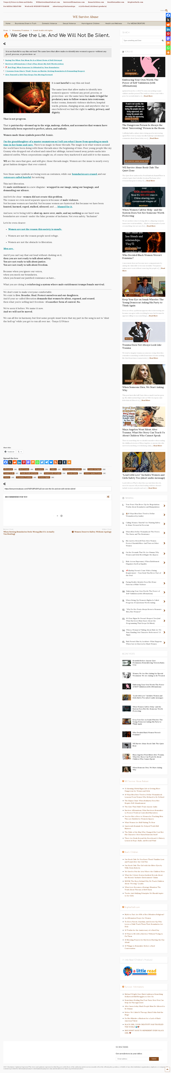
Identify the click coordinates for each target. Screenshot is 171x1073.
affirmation (130, 468)
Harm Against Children (91, 23)
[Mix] (33, 462)
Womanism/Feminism (133, 381)
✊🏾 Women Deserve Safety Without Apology (92, 532)
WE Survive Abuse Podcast (136, 781)
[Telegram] (46, 462)
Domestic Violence (49, 23)
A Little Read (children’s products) (93, 6)
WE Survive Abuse (85, 17)
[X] (10, 462)
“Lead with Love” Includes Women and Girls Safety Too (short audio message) (143, 476)
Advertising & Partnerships (64, 6)
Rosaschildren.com (96, 2)
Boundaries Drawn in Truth (25, 23)
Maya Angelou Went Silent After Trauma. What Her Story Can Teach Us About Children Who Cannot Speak (143, 432)
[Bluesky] (51, 462)
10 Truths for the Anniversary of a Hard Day (142, 930)
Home (8, 23)
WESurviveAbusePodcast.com (48, 2)
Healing (128, 338)
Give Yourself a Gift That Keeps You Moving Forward (29, 75)
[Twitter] (42, 462)
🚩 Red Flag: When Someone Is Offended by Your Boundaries (32, 67)
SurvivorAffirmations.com (74, 2)
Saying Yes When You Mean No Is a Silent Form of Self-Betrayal (33, 60)
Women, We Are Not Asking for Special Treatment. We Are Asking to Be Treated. (149, 674)
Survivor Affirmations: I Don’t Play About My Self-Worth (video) (34, 64)
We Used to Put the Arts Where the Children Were (145, 871)
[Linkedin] (19, 462)
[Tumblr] (65, 462)
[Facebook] (6, 462)
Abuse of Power (131, 119)
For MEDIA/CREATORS (12, 6)
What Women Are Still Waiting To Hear (140, 822)
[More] (69, 462)
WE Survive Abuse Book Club (137, 161)
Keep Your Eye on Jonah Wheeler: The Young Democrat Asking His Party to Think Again (143, 302)
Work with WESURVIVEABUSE (37, 6)
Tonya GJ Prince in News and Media (17, 2)
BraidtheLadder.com (115, 2)
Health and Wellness (113, 23)
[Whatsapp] (37, 462)
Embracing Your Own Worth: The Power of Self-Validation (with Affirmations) (140, 82)
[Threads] (60, 462)
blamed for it (65, 206)
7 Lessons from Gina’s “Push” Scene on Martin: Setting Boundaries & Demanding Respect (45, 71)
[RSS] (56, 462)
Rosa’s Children (131, 852)
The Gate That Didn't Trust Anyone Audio (141, 807)
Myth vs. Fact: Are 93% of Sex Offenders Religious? (144, 914)
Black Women (130, 249)
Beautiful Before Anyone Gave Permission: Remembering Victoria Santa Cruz (148, 663)
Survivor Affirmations (134, 987)
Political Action (132, 293)
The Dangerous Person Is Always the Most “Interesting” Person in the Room (143, 127)
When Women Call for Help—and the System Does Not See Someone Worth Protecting (143, 212)
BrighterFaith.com (135, 2)
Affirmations (130, 73)
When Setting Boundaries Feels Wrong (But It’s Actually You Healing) (28, 533)
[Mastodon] (28, 462)
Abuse (127, 203)
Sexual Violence (69, 23)
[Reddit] (15, 462)
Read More (148, 96)
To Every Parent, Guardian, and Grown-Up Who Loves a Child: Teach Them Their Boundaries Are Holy (144, 924)
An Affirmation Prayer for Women (138, 918)
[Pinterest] (24, 462)
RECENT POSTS (128, 654)
